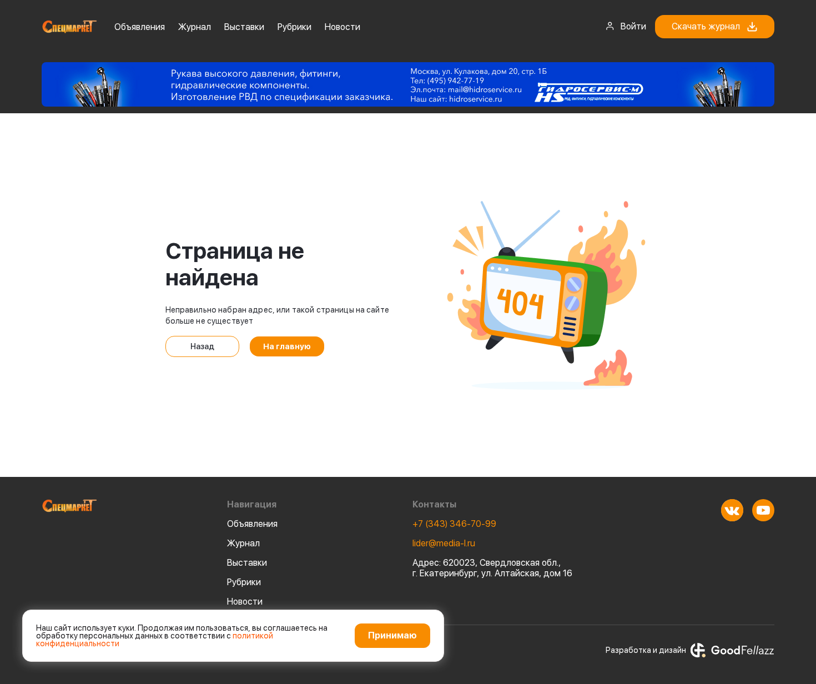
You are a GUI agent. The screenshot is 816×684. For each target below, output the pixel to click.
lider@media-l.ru (443, 543)
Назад (202, 346)
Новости (342, 27)
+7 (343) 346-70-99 (454, 524)
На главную (287, 346)
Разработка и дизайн (646, 650)
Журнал (194, 27)
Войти (633, 26)
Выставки (244, 27)
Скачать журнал (706, 26)
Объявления (139, 27)
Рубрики (294, 27)
